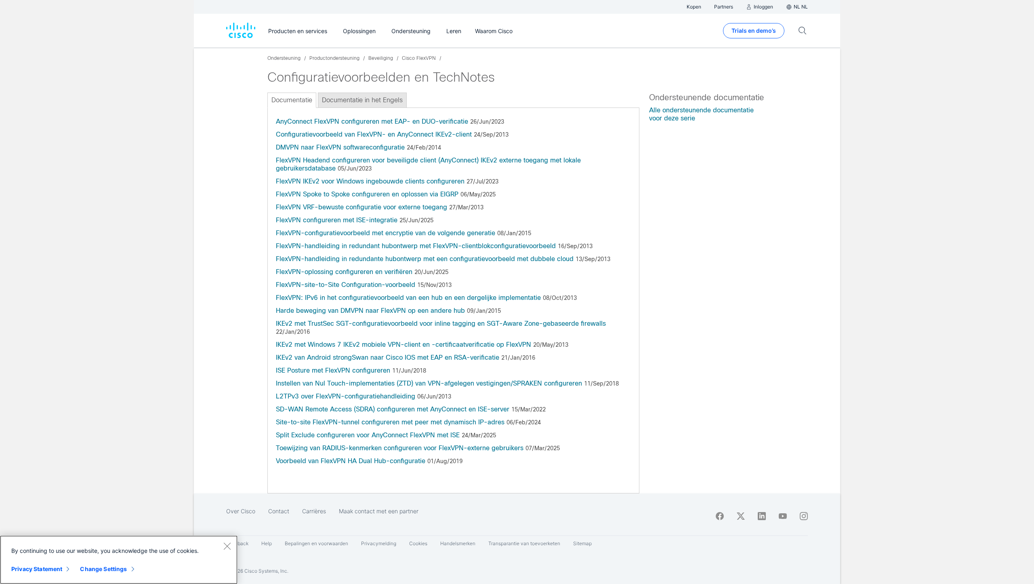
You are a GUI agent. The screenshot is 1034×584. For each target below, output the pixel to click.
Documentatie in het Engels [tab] (362, 100)
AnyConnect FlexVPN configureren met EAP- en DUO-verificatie (372, 121)
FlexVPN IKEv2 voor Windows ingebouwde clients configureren (370, 181)
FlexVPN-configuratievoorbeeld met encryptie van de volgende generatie (385, 233)
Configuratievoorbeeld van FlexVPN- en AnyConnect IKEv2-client (374, 134)
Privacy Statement (36, 568)
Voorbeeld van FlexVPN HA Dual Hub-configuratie (350, 461)
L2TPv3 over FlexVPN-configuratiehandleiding (345, 396)
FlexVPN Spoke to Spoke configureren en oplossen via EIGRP (367, 194)
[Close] (227, 546)
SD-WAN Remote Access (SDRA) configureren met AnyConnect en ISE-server (392, 409)
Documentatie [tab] (291, 100)
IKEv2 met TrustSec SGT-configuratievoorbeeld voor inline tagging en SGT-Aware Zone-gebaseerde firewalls (441, 323)
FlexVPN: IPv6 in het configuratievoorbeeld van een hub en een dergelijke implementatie (408, 297)
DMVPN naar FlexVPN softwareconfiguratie (340, 147)
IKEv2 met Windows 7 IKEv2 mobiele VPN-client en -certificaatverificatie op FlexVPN (403, 344)
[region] (118, 560)
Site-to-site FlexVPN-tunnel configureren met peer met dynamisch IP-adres (390, 422)
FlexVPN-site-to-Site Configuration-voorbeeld (345, 284)
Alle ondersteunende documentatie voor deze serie (701, 114)
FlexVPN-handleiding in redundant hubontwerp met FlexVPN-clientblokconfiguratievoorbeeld (416, 245)
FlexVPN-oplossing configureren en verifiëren (344, 271)
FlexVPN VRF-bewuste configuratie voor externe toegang (361, 207)
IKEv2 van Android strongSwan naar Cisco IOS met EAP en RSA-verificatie (387, 357)
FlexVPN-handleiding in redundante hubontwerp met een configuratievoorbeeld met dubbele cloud (425, 258)
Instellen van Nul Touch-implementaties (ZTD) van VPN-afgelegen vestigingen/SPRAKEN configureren (429, 383)
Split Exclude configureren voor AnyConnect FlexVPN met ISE (368, 435)
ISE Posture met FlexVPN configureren (333, 370)
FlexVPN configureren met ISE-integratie (336, 220)
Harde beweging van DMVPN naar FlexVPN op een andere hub (371, 310)
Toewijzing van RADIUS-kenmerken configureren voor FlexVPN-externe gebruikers (399, 448)
